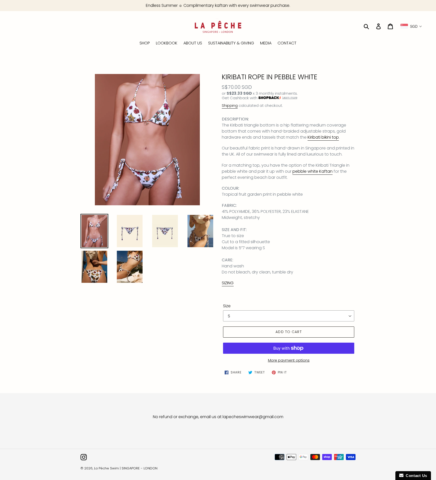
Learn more (289, 97)
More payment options (289, 360)
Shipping (230, 105)
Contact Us (415, 475)
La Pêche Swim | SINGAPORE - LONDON (125, 468)
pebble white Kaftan (312, 171)
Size (227, 306)
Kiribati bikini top (323, 137)
